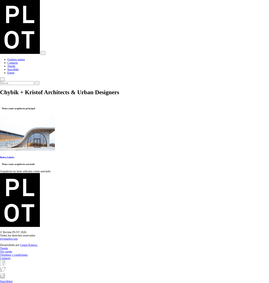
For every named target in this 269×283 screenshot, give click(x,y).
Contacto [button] (5, 258)
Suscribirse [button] (6, 281)
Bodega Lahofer (7, 157)
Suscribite (13, 69)
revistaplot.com (9, 238)
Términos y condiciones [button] (14, 254)
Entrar (10, 72)
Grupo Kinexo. (29, 245)
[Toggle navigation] (43, 53)
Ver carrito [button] (6, 251)
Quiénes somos (16, 59)
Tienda (11, 66)
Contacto (12, 62)
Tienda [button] (4, 248)
